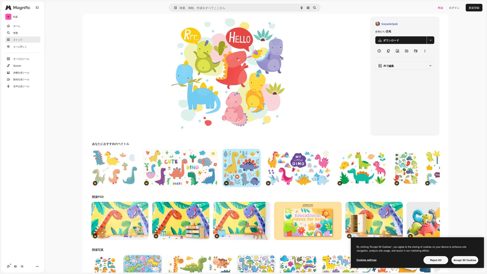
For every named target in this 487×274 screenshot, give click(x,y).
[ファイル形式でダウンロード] (430, 40)
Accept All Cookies (465, 260)
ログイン (454, 8)
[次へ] (439, 168)
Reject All (436, 260)
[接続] (8, 266)
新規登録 (474, 8)
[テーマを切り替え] (22, 266)
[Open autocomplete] (174, 7)
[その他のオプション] (425, 51)
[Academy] (15, 266)
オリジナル (196, 24)
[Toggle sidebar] (37, 8)
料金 (440, 8)
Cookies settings (366, 260)
